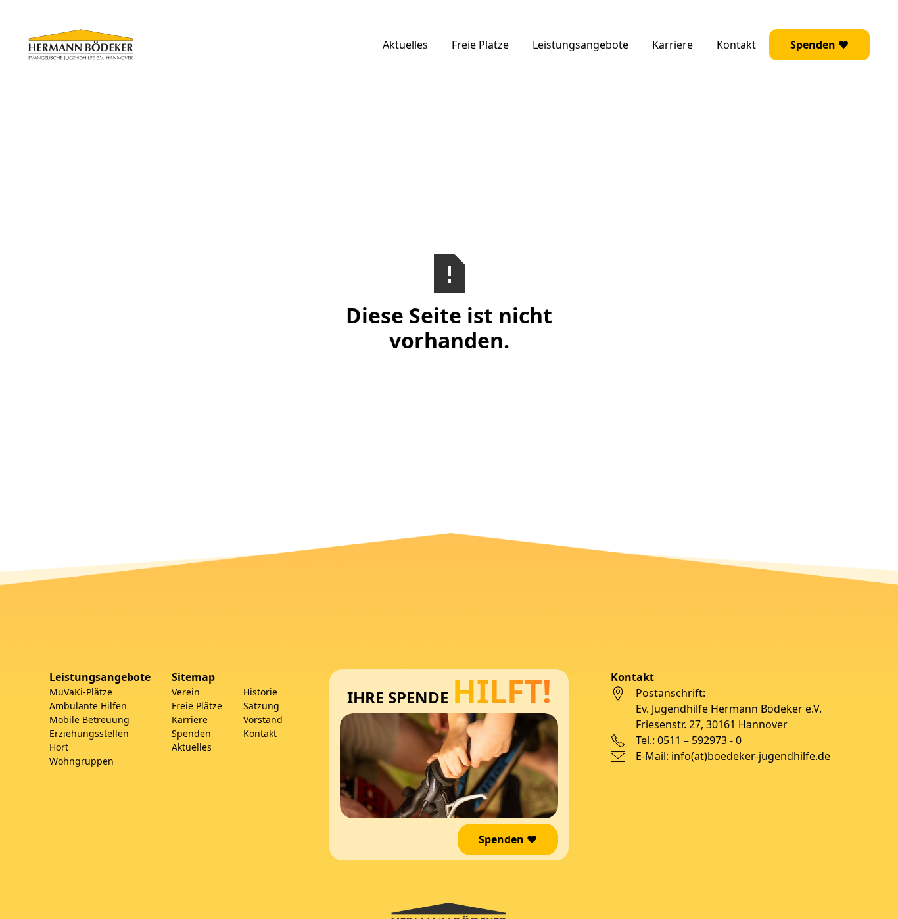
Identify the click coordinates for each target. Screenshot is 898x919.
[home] (80, 44)
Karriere (672, 44)
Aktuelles (405, 44)
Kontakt (736, 44)
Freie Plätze (480, 44)
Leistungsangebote (580, 44)
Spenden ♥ (819, 44)
